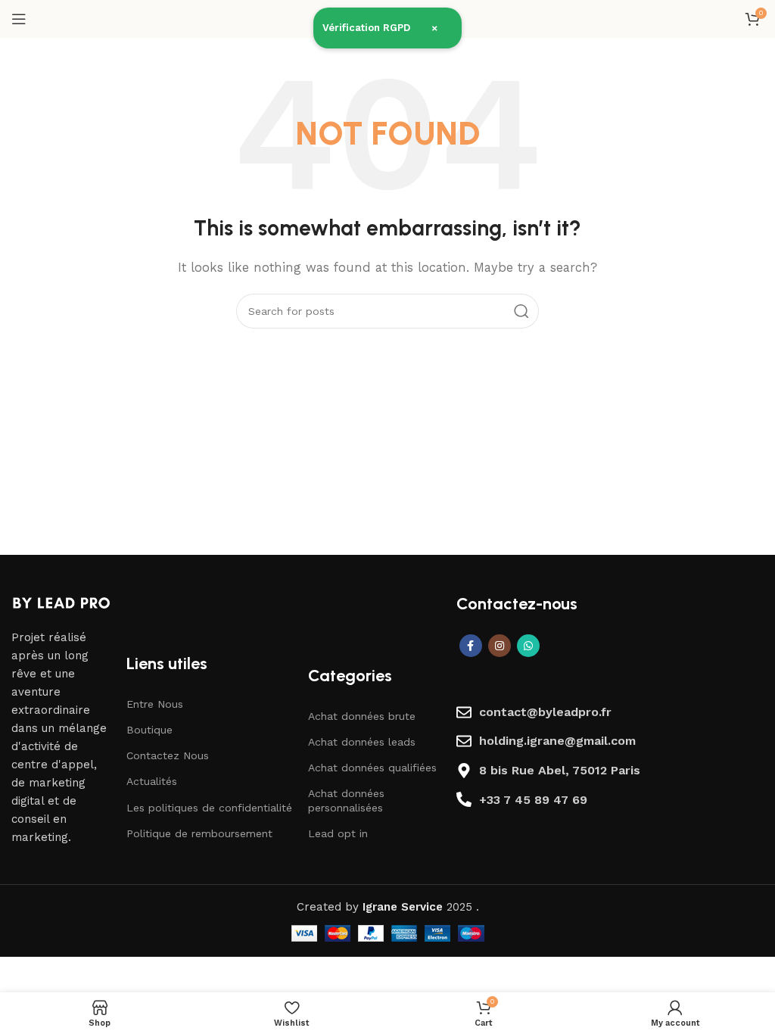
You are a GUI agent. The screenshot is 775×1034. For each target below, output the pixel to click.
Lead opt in (338, 833)
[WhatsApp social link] (528, 645)
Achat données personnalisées (346, 800)
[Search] (521, 311)
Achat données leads (362, 742)
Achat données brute (362, 716)
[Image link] (61, 602)
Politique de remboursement (199, 833)
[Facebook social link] (470, 645)
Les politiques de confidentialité (209, 808)
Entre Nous (154, 704)
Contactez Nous (167, 755)
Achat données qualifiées (372, 767)
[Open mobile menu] (19, 19)
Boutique (149, 730)
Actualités (151, 781)
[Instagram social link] (499, 645)
